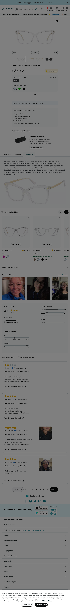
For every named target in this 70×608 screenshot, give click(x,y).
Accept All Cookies (41, 604)
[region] (35, 599)
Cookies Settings (27, 604)
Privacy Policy (47, 601)
